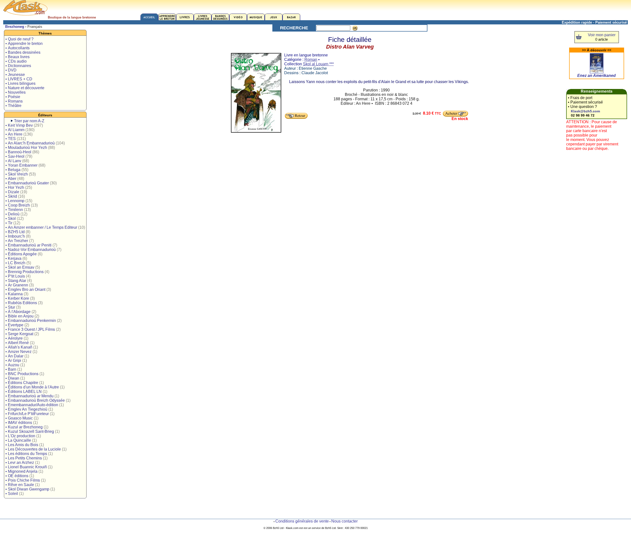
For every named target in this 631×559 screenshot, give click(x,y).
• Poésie (12, 97)
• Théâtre (13, 106)
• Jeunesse (15, 74)
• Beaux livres (17, 57)
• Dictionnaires (18, 66)
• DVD (11, 70)
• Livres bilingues (20, 83)
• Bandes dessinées (22, 52)
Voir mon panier (601, 35)
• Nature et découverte (24, 88)
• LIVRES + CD (18, 79)
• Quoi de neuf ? (19, 39)
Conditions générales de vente (302, 521)
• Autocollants (17, 48)
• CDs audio (16, 61)
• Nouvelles (15, 92)
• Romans (14, 101)
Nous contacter (344, 521)
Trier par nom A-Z (29, 121)
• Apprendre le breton (24, 43)
